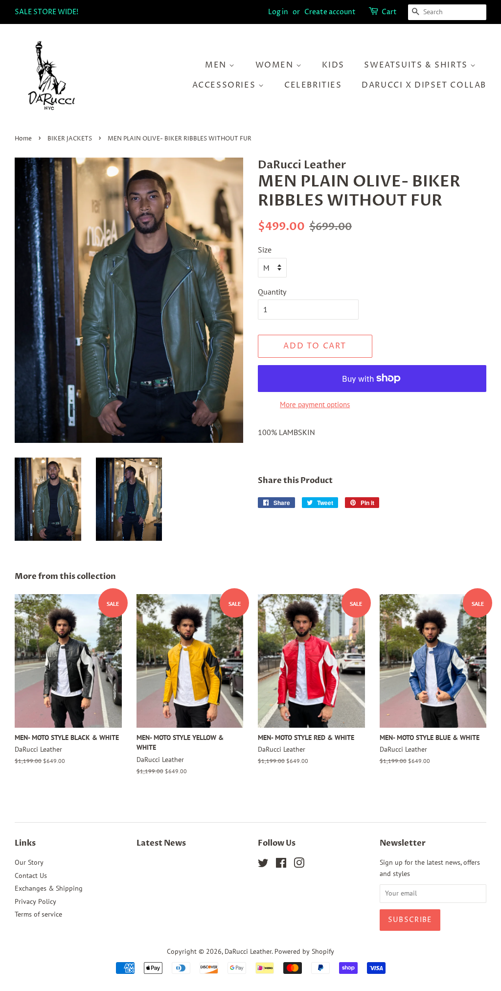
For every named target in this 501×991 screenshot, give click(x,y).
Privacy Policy (35, 901)
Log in (278, 12)
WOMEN (275, 65)
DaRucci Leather (248, 951)
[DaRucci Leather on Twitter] (263, 864)
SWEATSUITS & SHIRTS (417, 65)
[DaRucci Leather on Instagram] (299, 864)
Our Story (29, 862)
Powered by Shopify (304, 951)
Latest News (161, 843)
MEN (217, 65)
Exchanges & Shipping (49, 888)
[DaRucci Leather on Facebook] (281, 864)
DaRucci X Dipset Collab (424, 85)
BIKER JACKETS (69, 139)
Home (23, 139)
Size (265, 249)
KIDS (333, 65)
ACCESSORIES (225, 85)
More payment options (315, 404)
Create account (330, 12)
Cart (389, 12)
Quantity (272, 292)
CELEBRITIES (313, 85)
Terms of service (38, 914)
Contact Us (31, 875)
